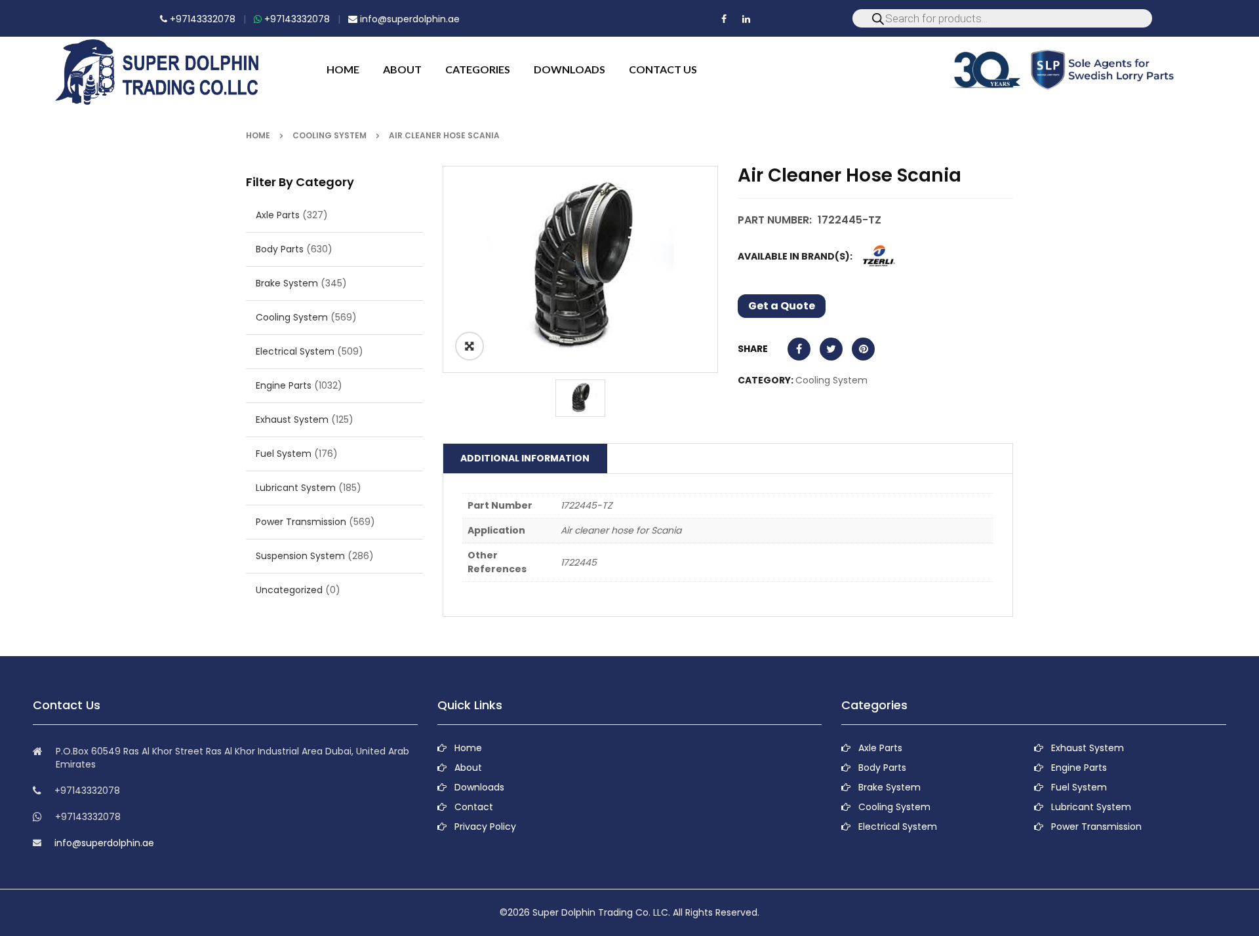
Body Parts (280, 249)
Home (258, 135)
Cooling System (329, 135)
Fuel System (283, 453)
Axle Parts (278, 215)
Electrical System (295, 351)
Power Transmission (301, 521)
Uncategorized (289, 589)
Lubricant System (296, 487)
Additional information (525, 458)
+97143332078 (201, 19)
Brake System (287, 283)
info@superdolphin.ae (408, 19)
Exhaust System (292, 419)
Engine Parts (283, 385)
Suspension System (300, 555)
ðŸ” (469, 346)
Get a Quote (781, 305)
